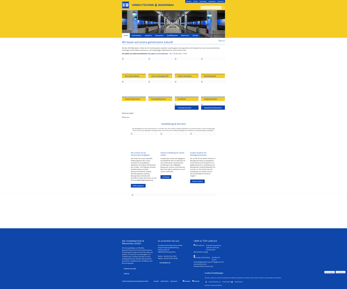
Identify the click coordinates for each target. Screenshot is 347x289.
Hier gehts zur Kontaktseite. (158, 54)
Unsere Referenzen (132, 99)
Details (216, 281)
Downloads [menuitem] (212, 1)
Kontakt (195, 35)
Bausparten (159, 35)
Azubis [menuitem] (195, 1)
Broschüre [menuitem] (221, 1)
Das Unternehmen (132, 76)
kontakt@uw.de (165, 263)
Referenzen (185, 35)
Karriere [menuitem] (188, 1)
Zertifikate (181, 99)
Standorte (148, 35)
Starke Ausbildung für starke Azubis (172, 154)
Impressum (207, 285)
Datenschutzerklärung (216, 285)
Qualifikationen (172, 35)
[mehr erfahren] (277, 278)
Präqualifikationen (158, 99)
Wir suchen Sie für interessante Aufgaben (140, 154)
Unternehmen (136, 35)
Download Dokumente (213, 108)
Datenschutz (164, 281)
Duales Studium (197, 181)
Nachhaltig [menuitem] (203, 1)
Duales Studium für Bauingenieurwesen (198, 154)
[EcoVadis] (202, 258)
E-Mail (185, 54)
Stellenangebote (138, 186)
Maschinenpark (210, 76)
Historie (126, 274)
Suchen (222, 7)
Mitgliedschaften (210, 99)
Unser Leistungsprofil (159, 76)
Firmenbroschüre (184, 108)
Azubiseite (165, 177)
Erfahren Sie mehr (130, 269)
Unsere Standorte (184, 76)
